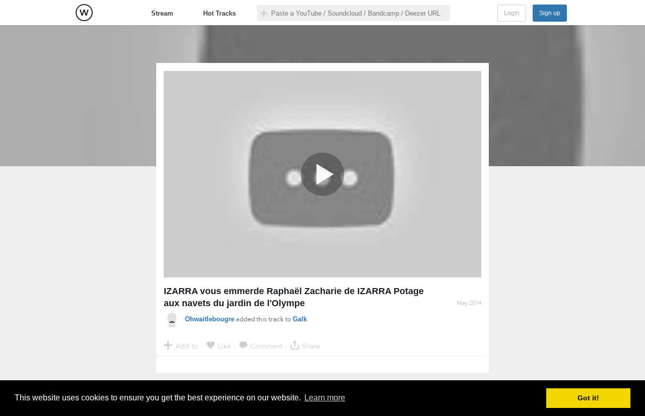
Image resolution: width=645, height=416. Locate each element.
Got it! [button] (588, 398)
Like (224, 345)
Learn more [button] (324, 397)
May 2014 (469, 303)
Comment (266, 345)
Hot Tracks (219, 13)
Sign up (549, 13)
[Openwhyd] (84, 12)
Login (512, 13)
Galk (300, 319)
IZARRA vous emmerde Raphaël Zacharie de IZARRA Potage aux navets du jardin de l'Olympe (294, 297)
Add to (186, 345)
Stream (162, 13)
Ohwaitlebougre (209, 319)
